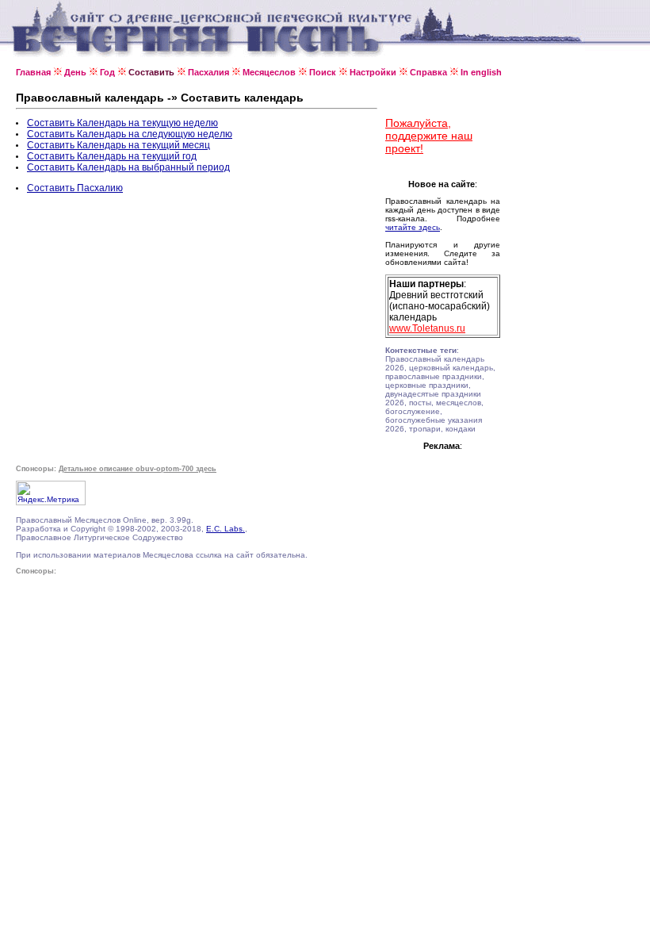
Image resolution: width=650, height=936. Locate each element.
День (75, 72)
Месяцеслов (269, 72)
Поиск (322, 72)
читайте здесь (412, 227)
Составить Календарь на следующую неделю (129, 134)
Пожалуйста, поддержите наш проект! (428, 136)
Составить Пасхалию (75, 188)
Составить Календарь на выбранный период (128, 167)
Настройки (373, 72)
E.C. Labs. (225, 528)
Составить (151, 72)
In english (481, 72)
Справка (428, 72)
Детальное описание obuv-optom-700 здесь (137, 469)
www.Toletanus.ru (427, 328)
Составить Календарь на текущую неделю (122, 123)
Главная (33, 72)
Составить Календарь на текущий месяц (118, 145)
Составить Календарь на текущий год (112, 156)
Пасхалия (208, 72)
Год (107, 72)
